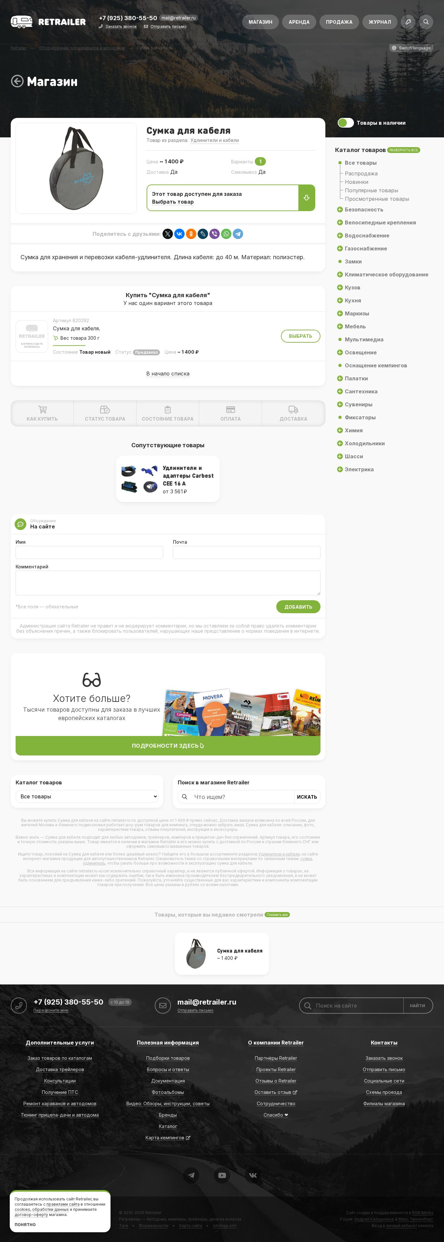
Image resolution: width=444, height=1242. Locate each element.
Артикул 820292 (71, 320)
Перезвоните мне (50, 1010)
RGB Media (422, 1212)
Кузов (352, 287)
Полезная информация (168, 1042)
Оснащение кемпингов (376, 365)
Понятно (25, 1224)
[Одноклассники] (191, 234)
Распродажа (361, 173)
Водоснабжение (367, 235)
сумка (306, 858)
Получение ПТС (60, 1092)
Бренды (168, 1115)
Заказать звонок (121, 27)
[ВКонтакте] (179, 234)
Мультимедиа (364, 339)
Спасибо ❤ (276, 1115)
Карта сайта (190, 1225)
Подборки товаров (168, 1058)
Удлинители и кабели (214, 140)
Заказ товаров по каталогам (60, 1058)
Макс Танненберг (415, 1219)
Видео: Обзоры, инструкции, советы (168, 1103)
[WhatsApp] (226, 234)
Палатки (356, 378)
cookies (22, 1209)
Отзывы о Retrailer (275, 1081)
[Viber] (214, 234)
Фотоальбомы (168, 1092)
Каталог (168, 1126)
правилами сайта (63, 1204)
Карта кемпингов (165, 1137)
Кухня (353, 300)
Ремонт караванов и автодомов (60, 1103)
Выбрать (300, 336)
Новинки (356, 182)
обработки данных (50, 1209)
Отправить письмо (168, 27)
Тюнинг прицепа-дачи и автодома (60, 1115)
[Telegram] (238, 234)
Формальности (153, 1225)
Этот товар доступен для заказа (197, 198)
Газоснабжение (366, 248)
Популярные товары (371, 190)
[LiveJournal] (203, 234)
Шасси (354, 456)
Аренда (299, 22)
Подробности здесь (166, 745)
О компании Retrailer (276, 1042)
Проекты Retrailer (276, 1069)
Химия (354, 430)
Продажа (339, 22)
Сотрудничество (276, 1103)
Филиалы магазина (384, 1103)
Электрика (359, 469)
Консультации (60, 1081)
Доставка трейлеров (60, 1069)
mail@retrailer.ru (179, 17)
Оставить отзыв (273, 1092)
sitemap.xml (224, 1225)
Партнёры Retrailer (276, 1058)
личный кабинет (401, 1225)
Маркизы (357, 313)
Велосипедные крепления (380, 222)
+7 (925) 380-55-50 (128, 18)
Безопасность (364, 209)
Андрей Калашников (374, 1219)
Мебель (355, 326)
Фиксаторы (360, 417)
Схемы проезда (384, 1092)
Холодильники (365, 443)
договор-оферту (31, 1214)
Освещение (361, 352)
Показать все (277, 915)
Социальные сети (384, 1081)
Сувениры (358, 404)
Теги (123, 1225)
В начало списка (167, 373)
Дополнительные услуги (60, 1042)
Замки (353, 261)
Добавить (298, 607)
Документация (168, 1081)
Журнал (380, 22)
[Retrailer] (48, 22)
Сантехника (361, 391)
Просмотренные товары (377, 199)
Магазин (260, 22)
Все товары (361, 162)
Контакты (384, 1042)
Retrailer (153, 1212)
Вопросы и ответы (168, 1069)
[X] (168, 234)
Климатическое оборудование (386, 274)
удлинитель (94, 863)
